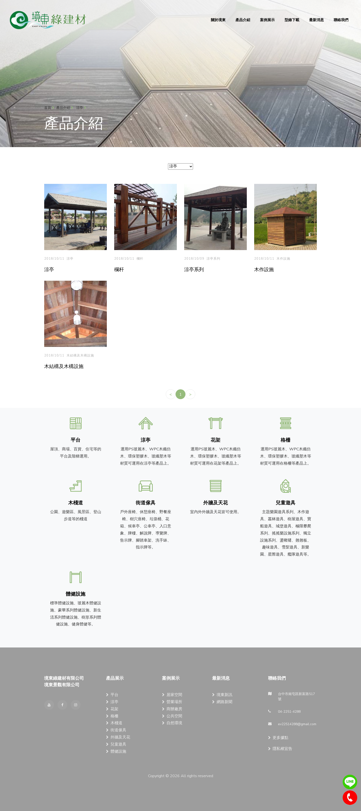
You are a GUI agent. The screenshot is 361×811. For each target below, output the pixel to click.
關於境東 (218, 19)
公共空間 (174, 716)
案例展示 (267, 19)
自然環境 (174, 723)
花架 (114, 709)
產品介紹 (243, 19)
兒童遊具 (118, 744)
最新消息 (316, 19)
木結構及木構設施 (80, 355)
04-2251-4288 (350, 797)
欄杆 (140, 258)
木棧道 (116, 723)
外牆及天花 (120, 737)
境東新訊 (224, 694)
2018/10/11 (54, 258)
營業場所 (174, 702)
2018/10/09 (194, 258)
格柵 (114, 716)
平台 (114, 694)
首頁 (48, 107)
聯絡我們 (341, 19)
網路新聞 (224, 702)
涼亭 (70, 258)
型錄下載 (292, 19)
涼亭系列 (213, 258)
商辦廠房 (174, 709)
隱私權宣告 (282, 748)
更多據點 (280, 737)
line (350, 782)
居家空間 (174, 694)
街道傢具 (118, 730)
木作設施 (283, 258)
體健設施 (118, 751)
